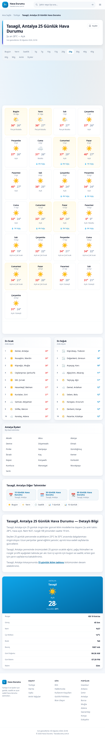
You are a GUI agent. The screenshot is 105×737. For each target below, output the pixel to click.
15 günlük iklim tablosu (51, 562)
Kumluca (10, 465)
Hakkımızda (60, 689)
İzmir (83, 692)
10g (48, 51)
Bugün (8, 51)
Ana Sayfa (6, 15)
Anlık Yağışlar (34, 696)
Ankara (84, 689)
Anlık (21, 57)
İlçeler (30, 57)
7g (42, 51)
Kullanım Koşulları (63, 692)
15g (56, 51)
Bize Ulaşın (60, 700)
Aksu (40, 438)
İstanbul (85, 685)
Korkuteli (75, 460)
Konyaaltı (42, 460)
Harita (31, 689)
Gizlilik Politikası (62, 696)
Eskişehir (85, 719)
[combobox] (64, 4)
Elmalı (73, 443)
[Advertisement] (52, 83)
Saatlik (26, 51)
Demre (9, 443)
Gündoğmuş (76, 449)
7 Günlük (54, 504)
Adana (84, 708)
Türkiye (16, 15)
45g (92, 51)
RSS (56, 685)
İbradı (9, 454)
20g (63, 51)
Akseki (9, 438)
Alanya (74, 438)
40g (85, 51)
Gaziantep (85, 712)
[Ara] (92, 4)
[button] (16, 121)
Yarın (17, 51)
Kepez (9, 460)
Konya (84, 715)
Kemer (74, 454)
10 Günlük (70, 504)
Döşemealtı (43, 443)
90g (13, 57)
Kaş (40, 454)
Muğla (84, 704)
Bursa (83, 700)
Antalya (84, 696)
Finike (8, 449)
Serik (8, 471)
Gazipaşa (42, 449)
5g (36, 51)
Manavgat (42, 465)
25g (70, 51)
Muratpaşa (76, 465)
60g (6, 57)
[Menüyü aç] (100, 4)
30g (77, 51)
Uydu (30, 692)
